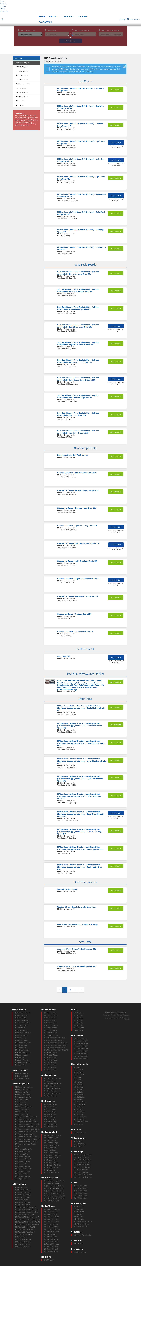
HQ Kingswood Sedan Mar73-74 (26, 1126)
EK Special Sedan (50, 1114)
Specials (3, 6)
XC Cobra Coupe (80, 1132)
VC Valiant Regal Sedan (82, 1164)
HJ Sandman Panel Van (52, 1078)
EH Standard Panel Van (52, 1135)
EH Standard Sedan (51, 1137)
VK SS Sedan (78, 1114)
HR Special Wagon (50, 1126)
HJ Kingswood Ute (21, 1102)
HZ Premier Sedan (50, 1067)
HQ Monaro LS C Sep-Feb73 (25, 1232)
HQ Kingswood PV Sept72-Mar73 (26, 1121)
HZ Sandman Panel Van (52, 1093)
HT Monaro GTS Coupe (23, 1239)
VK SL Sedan (78, 1107)
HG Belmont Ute (20, 1018)
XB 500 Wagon (79, 1219)
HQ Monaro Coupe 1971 (23, 1204)
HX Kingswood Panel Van (23, 1159)
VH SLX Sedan (79, 1097)
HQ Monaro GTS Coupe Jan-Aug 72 (27, 1217)
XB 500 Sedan (79, 1216)
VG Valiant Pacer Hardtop (83, 1235)
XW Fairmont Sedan (81, 1056)
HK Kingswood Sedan (22, 1109)
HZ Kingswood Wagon (22, 1176)
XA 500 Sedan (79, 1209)
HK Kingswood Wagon (22, 1114)
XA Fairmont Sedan (81, 1041)
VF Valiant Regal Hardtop (83, 1174)
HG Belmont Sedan (21, 1015)
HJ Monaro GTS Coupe (23, 1192)
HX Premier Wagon (51, 1065)
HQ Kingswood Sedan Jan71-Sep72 (27, 1124)
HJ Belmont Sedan (21, 1025)
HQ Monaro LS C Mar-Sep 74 (25, 1229)
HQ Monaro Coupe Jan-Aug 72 (25, 1207)
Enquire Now (116, 143)
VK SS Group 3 (79, 1112)
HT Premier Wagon (51, 1060)
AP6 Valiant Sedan (80, 1190)
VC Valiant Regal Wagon (82, 1167)
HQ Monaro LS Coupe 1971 (24, 1234)
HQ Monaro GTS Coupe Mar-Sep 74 (27, 1219)
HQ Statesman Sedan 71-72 (53, 1191)
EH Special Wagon (50, 1107)
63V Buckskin (22, 96)
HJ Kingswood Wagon (22, 1104)
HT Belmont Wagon (21, 1060)
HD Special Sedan (50, 1119)
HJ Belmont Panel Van (22, 1022)
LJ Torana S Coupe (50, 1234)
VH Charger (78, 1141)
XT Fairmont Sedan (81, 1053)
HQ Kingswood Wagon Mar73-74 (26, 1141)
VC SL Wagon (79, 1087)
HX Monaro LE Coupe (22, 1244)
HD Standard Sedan (51, 1157)
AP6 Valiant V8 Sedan (81, 1162)
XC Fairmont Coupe (81, 1048)
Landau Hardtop (80, 1252)
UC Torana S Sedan (51, 1251)
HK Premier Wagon (51, 1035)
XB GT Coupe (79, 1018)
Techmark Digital (125, 1018)
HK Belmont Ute (20, 1037)
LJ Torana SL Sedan (51, 1241)
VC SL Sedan (78, 1084)
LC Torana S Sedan (51, 1214)
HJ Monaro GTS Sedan (22, 1194)
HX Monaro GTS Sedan (23, 1242)
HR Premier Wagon (51, 1055)
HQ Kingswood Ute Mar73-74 (25, 1134)
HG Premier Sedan (50, 1022)
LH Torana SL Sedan (51, 1226)
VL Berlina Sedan (80, 1116)
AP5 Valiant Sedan (80, 1185)
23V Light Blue (22, 80)
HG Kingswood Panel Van (24, 1087)
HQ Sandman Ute (50, 1086)
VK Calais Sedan (80, 1104)
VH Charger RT (79, 1146)
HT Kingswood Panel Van (23, 1149)
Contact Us (4, 11)
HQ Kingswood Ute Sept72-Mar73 (26, 1136)
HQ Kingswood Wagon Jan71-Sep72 (27, 1139)
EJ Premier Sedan (50, 1018)
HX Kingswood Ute (21, 1164)
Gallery (2, 8)
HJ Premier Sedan (50, 1027)
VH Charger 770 (79, 1143)
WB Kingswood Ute (21, 1178)
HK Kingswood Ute (21, 1112)
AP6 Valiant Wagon (81, 1193)
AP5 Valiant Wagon (80, 1188)
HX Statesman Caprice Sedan (54, 1195)
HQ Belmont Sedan (21, 1045)
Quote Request (134, 19)
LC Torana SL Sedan (51, 1219)
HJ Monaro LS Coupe (22, 1197)
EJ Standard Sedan (50, 1147)
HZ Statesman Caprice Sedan (54, 1198)
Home (2, 1)
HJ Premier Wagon (50, 1030)
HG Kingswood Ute (21, 1092)
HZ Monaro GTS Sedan (23, 1247)
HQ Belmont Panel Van (23, 1042)
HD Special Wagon (50, 1121)
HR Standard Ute (50, 1170)
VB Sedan (77, 1067)
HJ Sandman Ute (50, 1081)
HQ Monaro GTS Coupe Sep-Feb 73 (27, 1222)
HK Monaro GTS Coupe (23, 1202)
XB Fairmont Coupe (81, 1043)
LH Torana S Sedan (51, 1224)
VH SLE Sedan (79, 1094)
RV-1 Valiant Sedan (80, 1195)
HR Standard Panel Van (52, 1165)
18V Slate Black (22, 71)
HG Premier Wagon (51, 1025)
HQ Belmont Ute (20, 1047)
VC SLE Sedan (79, 1089)
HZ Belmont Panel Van (22, 1062)
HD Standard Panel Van (52, 1155)
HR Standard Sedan (51, 1167)
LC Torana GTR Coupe (52, 1209)
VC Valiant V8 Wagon (81, 1172)
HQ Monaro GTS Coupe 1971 (24, 1214)
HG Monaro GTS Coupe (23, 1190)
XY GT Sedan (78, 1030)
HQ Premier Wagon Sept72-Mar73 (56, 1050)
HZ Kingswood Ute (21, 1173)
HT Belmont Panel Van (22, 1052)
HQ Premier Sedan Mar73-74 (54, 1040)
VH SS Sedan (79, 1099)
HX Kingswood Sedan (22, 1161)
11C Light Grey (22, 67)
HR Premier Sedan (50, 1052)
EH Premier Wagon (51, 1015)
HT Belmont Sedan (21, 1055)
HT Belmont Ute (20, 1057)
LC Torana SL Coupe (51, 1216)
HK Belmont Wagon (21, 1040)
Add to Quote (115, 90)
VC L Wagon (78, 1082)
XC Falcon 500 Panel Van (83, 1221)
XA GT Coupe (79, 1013)
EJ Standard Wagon (51, 1152)
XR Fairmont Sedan (81, 1051)
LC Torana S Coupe (51, 1212)
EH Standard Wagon (51, 1142)
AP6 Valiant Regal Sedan (82, 1159)
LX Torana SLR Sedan (51, 1246)
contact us (25, 125)
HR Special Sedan (50, 1124)
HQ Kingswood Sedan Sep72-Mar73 (27, 1129)
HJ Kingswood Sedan (22, 1099)
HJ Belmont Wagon (21, 1030)
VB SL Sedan (78, 1069)
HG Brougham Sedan (22, 1073)
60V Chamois (21, 88)
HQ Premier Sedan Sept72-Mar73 (56, 1042)
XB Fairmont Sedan (81, 1046)
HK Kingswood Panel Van (23, 1107)
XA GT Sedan (78, 1015)
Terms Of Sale (110, 1012)
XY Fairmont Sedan (80, 1058)
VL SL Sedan (78, 1124)
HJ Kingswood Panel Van (23, 1097)
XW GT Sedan (79, 1027)
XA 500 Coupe (79, 1206)
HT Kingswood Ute (21, 1154)
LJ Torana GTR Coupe (51, 1231)
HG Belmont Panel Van (23, 1013)
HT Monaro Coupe (21, 1237)
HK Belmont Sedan (21, 1035)
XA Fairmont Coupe (81, 1038)
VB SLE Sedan (79, 1074)
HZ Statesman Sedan (51, 1200)
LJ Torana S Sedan (50, 1236)
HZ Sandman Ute (22, 63)
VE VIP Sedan (79, 1243)
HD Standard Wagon (51, 1162)
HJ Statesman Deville (51, 1183)
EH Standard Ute (50, 1140)
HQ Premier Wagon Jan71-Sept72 (55, 1045)
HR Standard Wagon (51, 1172)
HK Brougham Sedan (22, 1076)
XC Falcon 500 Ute (80, 1226)
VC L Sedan (78, 1079)
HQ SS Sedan (49, 1260)
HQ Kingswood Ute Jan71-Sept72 (26, 1131)
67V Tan (20, 105)
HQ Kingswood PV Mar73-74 (24, 1119)
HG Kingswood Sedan (22, 1089)
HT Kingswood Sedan (22, 1151)
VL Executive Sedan (81, 1121)
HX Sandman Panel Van (52, 1088)
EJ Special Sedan (50, 1109)
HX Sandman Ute (50, 1091)
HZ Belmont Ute (20, 1065)
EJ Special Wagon (50, 1112)
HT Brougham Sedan (22, 1078)
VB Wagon (78, 1077)
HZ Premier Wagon (51, 1070)
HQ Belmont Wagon (22, 1050)
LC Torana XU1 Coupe (51, 1221)
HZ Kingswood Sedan (22, 1171)
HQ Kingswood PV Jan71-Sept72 (26, 1116)
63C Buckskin (22, 92)
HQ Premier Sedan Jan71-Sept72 (55, 1037)
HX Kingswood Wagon (22, 1166)
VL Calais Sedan (79, 1119)
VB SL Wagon (79, 1072)
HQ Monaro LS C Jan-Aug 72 (25, 1227)
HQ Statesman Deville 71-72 (53, 1186)
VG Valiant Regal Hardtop (83, 1177)
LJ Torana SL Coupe (51, 1239)
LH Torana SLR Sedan (52, 1229)
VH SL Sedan (79, 1092)
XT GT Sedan (78, 1025)
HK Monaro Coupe (21, 1199)
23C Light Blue (22, 75)
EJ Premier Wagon (50, 1020)
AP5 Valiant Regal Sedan (82, 1154)
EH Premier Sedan (50, 1013)
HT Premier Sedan (50, 1057)
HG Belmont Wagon (21, 1020)
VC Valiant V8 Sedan (81, 1169)
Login (124, 19)
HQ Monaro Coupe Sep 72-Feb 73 (26, 1212)
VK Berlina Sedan (80, 1102)
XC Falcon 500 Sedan (81, 1224)
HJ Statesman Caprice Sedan (54, 1181)
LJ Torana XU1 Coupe (51, 1244)
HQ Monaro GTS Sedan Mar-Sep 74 (27, 1224)
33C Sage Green (22, 84)
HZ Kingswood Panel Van (23, 1169)
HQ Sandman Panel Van (52, 1083)
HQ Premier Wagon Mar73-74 (54, 1047)
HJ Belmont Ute (20, 1027)
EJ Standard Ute (50, 1150)
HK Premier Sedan (50, 1032)
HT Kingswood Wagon (22, 1156)
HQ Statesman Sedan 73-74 (53, 1193)
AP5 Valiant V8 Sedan (81, 1157)
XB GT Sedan (78, 1020)
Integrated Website (112, 1018)
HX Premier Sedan (50, 1062)
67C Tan (20, 101)
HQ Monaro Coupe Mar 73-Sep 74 (26, 1209)
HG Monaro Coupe (21, 1187)
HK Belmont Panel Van (22, 1032)
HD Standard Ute (50, 1160)
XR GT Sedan (78, 1022)
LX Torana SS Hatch (51, 1249)
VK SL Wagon (79, 1109)
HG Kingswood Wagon (22, 1094)
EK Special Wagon (50, 1116)
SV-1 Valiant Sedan (80, 1198)
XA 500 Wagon (79, 1211)
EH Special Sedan (50, 1104)
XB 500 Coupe (79, 1214)
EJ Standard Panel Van (52, 1145)
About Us (3, 3)
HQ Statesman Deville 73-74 (53, 1188)
